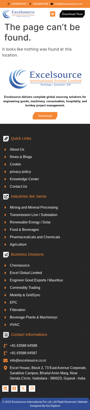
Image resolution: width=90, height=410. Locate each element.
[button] (52, 14)
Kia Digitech (53, 405)
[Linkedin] (5, 388)
